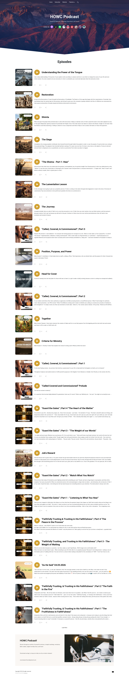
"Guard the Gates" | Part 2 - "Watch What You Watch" (68, 475)
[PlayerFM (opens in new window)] (72, 27)
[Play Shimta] (37, 117)
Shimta (45, 117)
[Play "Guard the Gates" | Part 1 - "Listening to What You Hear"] (37, 498)
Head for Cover (49, 274)
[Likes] (35, 85)
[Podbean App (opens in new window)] (55, 27)
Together (46, 318)
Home (50, 2)
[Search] (77, 2)
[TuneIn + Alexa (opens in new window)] (63, 27)
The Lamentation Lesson (54, 184)
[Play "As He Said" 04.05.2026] (37, 565)
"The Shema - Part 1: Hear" (55, 162)
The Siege (47, 139)
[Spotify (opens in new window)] (59, 27)
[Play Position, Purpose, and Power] (37, 251)
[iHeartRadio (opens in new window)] (68, 27)
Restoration (48, 94)
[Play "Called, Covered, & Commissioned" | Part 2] (37, 296)
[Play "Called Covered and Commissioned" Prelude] (37, 386)
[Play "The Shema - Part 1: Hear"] (37, 162)
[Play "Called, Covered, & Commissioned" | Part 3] (37, 229)
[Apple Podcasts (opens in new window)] (51, 27)
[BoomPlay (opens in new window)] (84, 27)
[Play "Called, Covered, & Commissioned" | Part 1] (37, 363)
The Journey (48, 206)
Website (64, 2)
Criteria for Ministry (52, 341)
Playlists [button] (71, 2)
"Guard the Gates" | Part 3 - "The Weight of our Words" (69, 430)
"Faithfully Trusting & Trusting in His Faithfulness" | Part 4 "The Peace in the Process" (74, 520)
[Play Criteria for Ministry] (37, 341)
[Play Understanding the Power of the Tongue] (37, 72)
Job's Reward (48, 453)
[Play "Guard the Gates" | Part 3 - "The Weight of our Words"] (37, 430)
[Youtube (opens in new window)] (113, 671)
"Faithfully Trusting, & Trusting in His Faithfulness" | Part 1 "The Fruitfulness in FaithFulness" (74, 610)
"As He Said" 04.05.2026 (54, 565)
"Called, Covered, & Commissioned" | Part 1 (63, 363)
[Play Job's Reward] (37, 453)
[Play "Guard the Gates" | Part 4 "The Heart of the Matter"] (37, 408)
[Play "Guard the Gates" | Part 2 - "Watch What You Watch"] (37, 475)
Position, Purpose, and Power (57, 251)
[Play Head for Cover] (37, 274)
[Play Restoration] (37, 94)
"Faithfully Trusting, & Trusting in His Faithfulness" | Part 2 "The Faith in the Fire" (77, 588)
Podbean (25, 673)
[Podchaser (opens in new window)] (80, 27)
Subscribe (57, 2)
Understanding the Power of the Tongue (62, 72)
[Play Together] (37, 318)
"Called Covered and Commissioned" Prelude (64, 386)
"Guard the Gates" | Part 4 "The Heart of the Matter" (68, 408)
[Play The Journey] (37, 206)
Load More (64, 627)
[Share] (46, 85)
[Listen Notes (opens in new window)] (76, 27)
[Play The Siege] (37, 139)
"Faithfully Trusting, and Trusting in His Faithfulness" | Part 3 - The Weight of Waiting (76, 543)
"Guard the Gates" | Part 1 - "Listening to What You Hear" (70, 497)
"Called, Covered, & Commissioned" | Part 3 (63, 229)
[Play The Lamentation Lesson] (37, 184)
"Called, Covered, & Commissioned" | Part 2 (63, 296)
